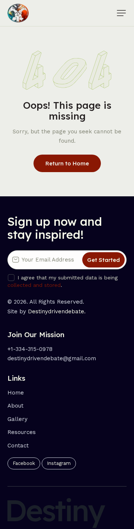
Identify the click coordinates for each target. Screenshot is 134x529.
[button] (121, 13)
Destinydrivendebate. (57, 311)
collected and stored (34, 285)
